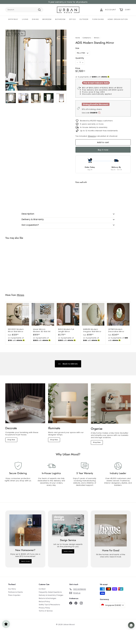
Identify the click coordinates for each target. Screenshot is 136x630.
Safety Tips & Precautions (49, 604)
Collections (87, 38)
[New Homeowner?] (25, 530)
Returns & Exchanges (47, 598)
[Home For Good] (111, 530)
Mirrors (96, 38)
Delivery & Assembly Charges (51, 595)
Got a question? (30, 224)
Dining (35, 19)
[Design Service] (68, 525)
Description (28, 213)
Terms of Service (46, 611)
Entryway (13, 19)
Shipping (92, 136)
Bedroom (47, 19)
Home (77, 38)
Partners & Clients (15, 592)
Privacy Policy (44, 608)
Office (72, 19)
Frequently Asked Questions (50, 592)
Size (77, 48)
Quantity (79, 58)
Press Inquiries (14, 595)
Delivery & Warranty (33, 219)
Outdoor (84, 19)
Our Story (12, 589)
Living (25, 19)
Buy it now (103, 149)
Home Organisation (118, 19)
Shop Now (11, 440)
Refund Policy (44, 601)
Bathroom (60, 19)
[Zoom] (35, 60)
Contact (42, 589)
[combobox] (24, 9)
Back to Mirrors (70, 363)
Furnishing (98, 19)
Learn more (25, 561)
